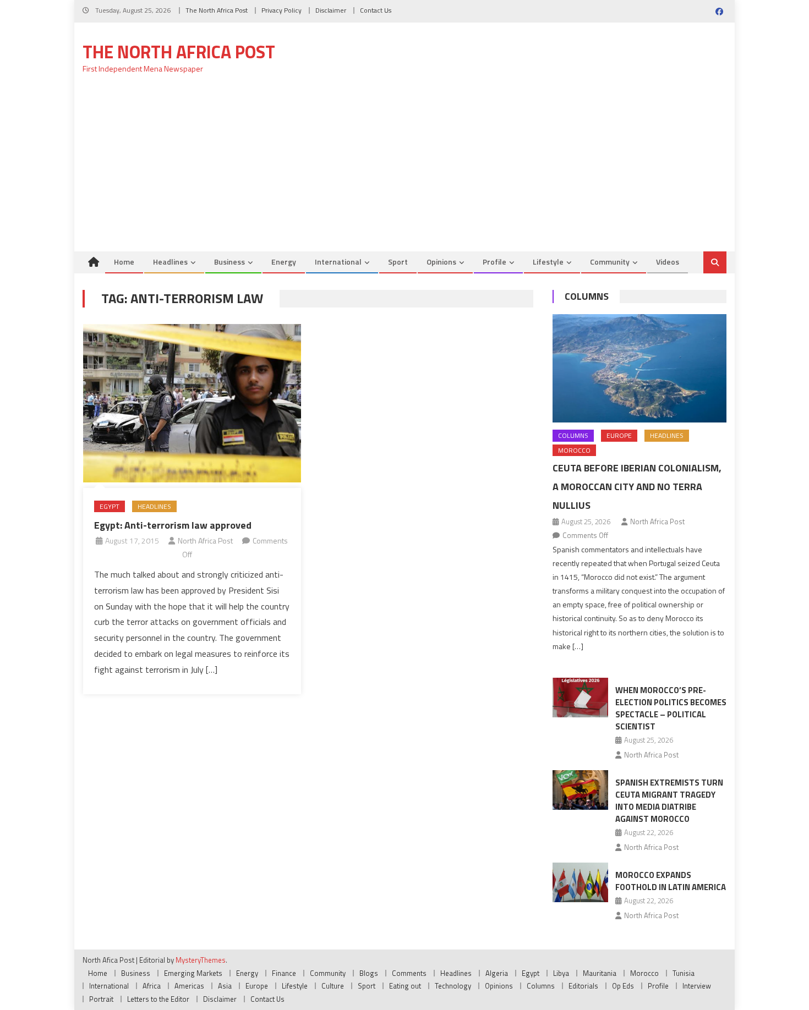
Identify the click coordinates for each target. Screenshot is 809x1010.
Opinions (441, 261)
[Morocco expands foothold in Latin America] (580, 882)
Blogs (368, 973)
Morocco (574, 450)
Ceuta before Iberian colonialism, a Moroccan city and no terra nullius (637, 486)
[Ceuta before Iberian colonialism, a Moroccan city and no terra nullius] (639, 368)
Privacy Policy (281, 10)
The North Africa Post (216, 10)
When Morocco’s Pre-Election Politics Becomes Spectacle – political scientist (670, 708)
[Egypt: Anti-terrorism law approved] (192, 403)
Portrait (101, 998)
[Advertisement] (404, 169)
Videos (667, 261)
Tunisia (684, 973)
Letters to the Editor (158, 998)
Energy (283, 261)
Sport (398, 261)
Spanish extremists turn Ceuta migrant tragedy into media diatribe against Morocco (669, 800)
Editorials (583, 985)
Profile (494, 261)
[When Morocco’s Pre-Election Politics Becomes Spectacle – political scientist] (580, 697)
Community (610, 261)
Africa (152, 985)
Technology (453, 985)
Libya (561, 973)
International (338, 261)
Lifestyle (548, 261)
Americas (189, 985)
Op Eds (623, 985)
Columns (587, 296)
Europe (619, 435)
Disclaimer (330, 10)
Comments (409, 973)
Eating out (405, 985)
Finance (284, 973)
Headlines (170, 261)
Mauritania (599, 973)
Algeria (496, 973)
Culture (332, 985)
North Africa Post (205, 540)
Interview (696, 985)
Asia (225, 985)
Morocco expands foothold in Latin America (670, 881)
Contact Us (375, 10)
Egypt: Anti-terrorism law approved (173, 525)
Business (229, 261)
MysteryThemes (201, 959)
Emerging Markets (193, 973)
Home (124, 261)
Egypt (109, 506)
